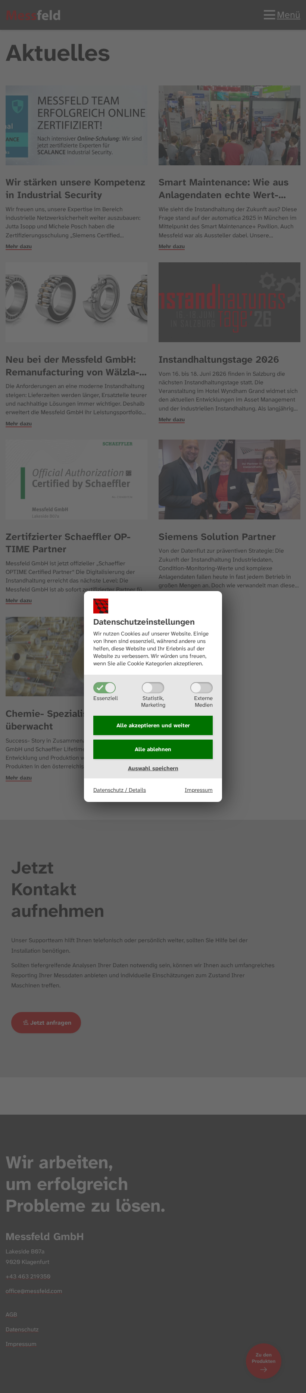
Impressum (199, 790)
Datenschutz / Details (119, 790)
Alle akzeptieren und (153, 725)
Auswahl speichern (153, 768)
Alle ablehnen (153, 749)
